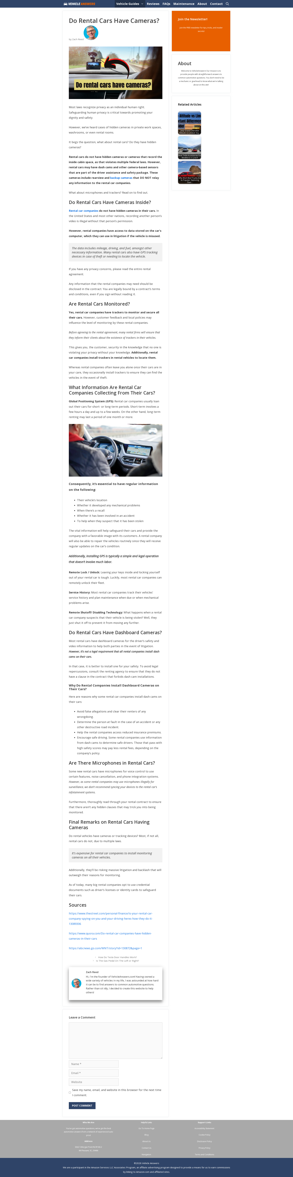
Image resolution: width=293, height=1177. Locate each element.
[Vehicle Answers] (80, 4)
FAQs (166, 4)
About (202, 4)
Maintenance (183, 4)
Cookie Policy (204, 1135)
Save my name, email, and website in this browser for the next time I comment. (116, 1092)
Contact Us (146, 1148)
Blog (146, 1135)
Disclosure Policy (204, 1141)
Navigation (146, 1154)
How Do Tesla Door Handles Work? (117, 957)
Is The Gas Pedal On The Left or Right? (117, 960)
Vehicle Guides (127, 4)
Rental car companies (83, 211)
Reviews (153, 4)
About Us (146, 1141)
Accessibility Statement (204, 1128)
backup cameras (121, 178)
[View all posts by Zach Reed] (91, 39)
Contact (216, 4)
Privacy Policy (204, 1148)
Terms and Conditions (204, 1154)
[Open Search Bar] (227, 4)
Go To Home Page (146, 1128)
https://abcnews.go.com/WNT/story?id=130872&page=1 (105, 948)
